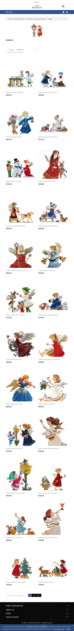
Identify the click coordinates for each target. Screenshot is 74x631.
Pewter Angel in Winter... (14, 537)
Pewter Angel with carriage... (48, 493)
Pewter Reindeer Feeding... (15, 92)
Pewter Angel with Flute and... (48, 537)
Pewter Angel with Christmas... (16, 315)
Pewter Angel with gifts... (14, 137)
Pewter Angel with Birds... (47, 404)
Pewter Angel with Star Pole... (16, 270)
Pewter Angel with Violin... (15, 404)
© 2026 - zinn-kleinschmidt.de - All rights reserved (37, 623)
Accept (68, 629)
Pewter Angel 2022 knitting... (48, 137)
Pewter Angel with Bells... (47, 270)
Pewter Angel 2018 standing (47, 226)
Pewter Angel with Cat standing (49, 359)
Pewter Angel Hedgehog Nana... (49, 315)
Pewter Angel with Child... (14, 448)
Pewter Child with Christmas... (16, 493)
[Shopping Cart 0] (67, 12)
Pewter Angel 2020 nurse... (47, 181)
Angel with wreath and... (14, 359)
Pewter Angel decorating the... (16, 582)
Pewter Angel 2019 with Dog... (16, 226)
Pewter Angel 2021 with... (14, 181)
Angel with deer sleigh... (46, 582)
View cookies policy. (59, 629)
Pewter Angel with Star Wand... (48, 448)
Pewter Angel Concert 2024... (48, 92)
